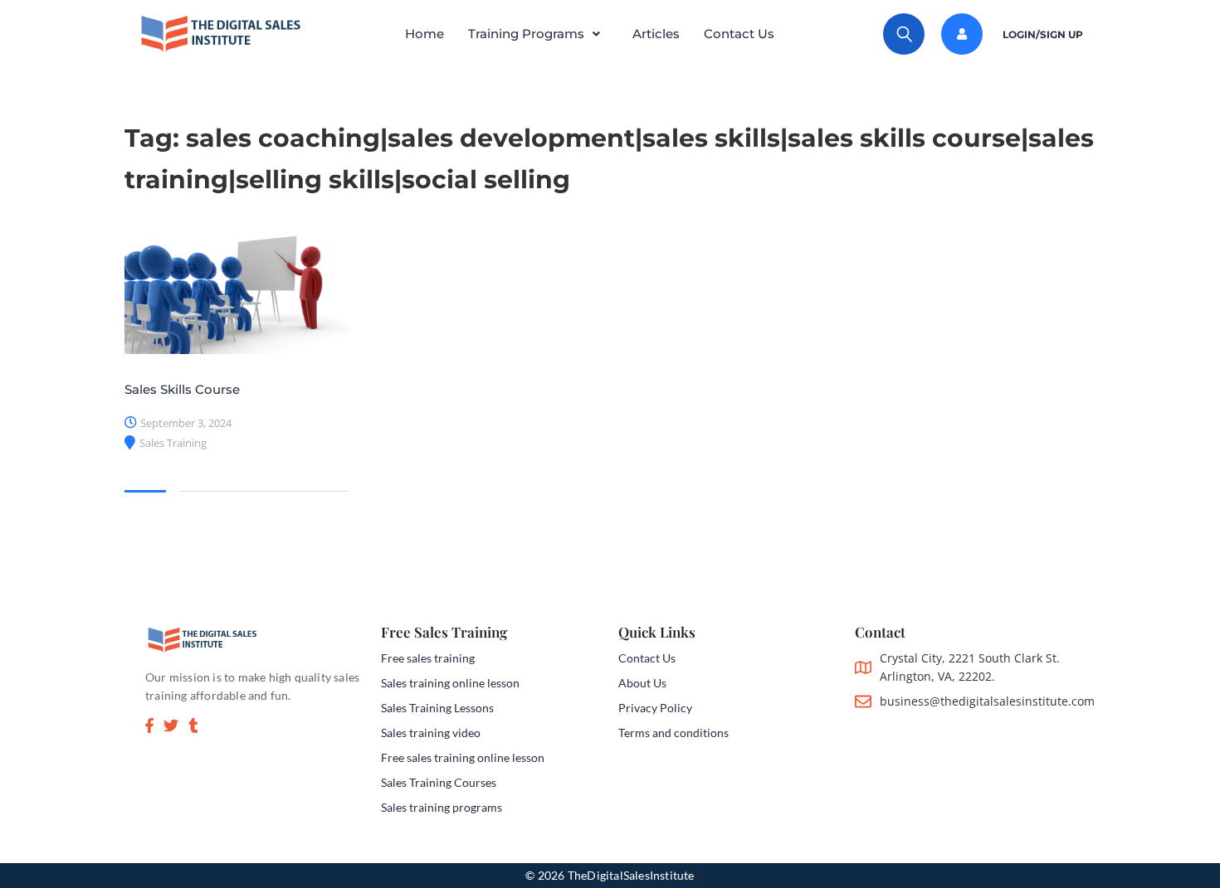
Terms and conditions (673, 732)
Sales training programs (441, 807)
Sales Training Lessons (437, 708)
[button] (538, 34)
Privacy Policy (655, 708)
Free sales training (428, 658)
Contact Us (739, 33)
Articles (656, 33)
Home (424, 33)
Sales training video (431, 732)
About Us (642, 683)
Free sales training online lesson (462, 757)
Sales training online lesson (450, 683)
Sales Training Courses (438, 782)
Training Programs (526, 33)
